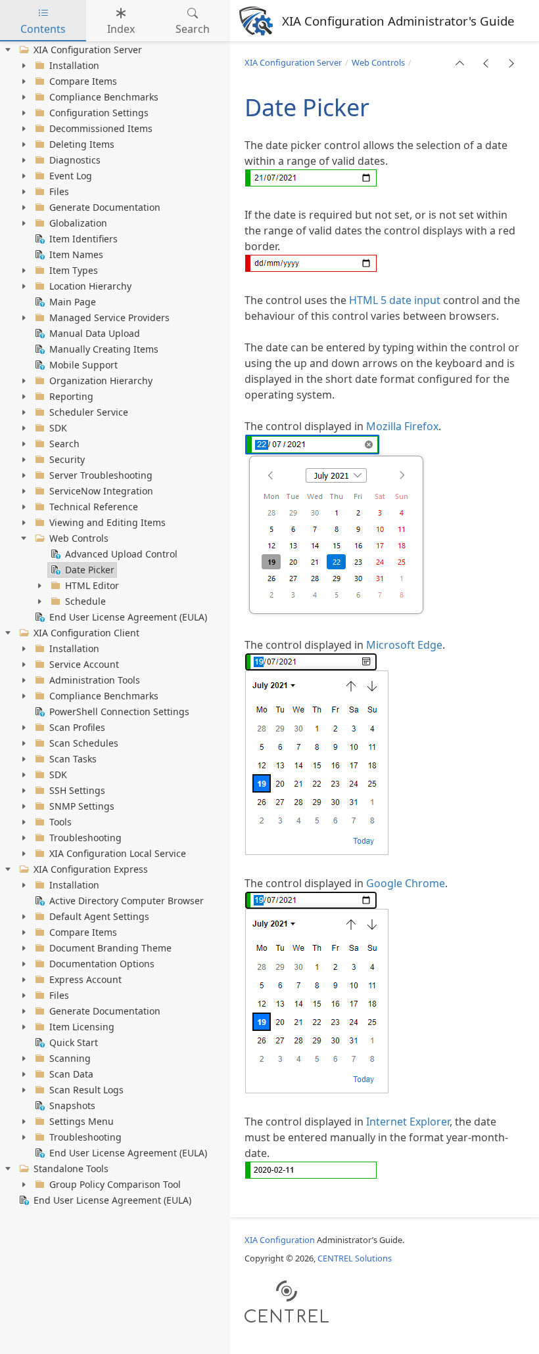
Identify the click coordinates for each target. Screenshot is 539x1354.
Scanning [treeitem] (70, 1058)
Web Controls (378, 62)
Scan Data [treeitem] (71, 1074)
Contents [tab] (43, 29)
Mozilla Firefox (402, 426)
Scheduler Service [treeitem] (88, 412)
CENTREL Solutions (354, 1258)
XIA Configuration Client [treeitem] (86, 632)
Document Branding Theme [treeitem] (110, 948)
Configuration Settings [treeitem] (99, 112)
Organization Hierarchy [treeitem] (100, 380)
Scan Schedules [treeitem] (83, 743)
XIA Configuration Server (293, 62)
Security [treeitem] (67, 459)
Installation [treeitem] (74, 65)
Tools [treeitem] (60, 822)
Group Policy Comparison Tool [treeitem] (115, 1184)
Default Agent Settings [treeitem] (99, 916)
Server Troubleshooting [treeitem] (100, 475)
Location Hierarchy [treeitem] (90, 286)
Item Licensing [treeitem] (81, 1026)
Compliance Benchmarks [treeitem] (103, 97)
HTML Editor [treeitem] (92, 585)
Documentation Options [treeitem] (101, 963)
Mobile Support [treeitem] (83, 365)
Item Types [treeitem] (73, 270)
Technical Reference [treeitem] (93, 506)
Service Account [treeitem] (84, 664)
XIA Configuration (280, 1240)
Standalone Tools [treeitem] (71, 1168)
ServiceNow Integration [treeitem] (101, 491)
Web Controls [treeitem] (78, 538)
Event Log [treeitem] (70, 175)
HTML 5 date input (394, 300)
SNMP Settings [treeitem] (81, 806)
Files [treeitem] (59, 191)
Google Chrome (405, 883)
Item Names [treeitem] (76, 254)
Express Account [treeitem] (85, 979)
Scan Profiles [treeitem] (77, 727)
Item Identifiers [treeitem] (83, 238)
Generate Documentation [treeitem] (104, 207)
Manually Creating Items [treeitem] (103, 349)
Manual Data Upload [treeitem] (94, 333)
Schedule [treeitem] (85, 601)
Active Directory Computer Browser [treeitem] (126, 900)
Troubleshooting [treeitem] (85, 837)
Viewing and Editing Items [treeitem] (107, 522)
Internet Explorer (408, 1121)
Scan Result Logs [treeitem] (86, 1089)
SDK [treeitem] (58, 428)
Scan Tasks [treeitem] (73, 759)
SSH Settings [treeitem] (77, 790)
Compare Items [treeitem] (83, 81)
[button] (460, 63)
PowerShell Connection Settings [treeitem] (119, 711)
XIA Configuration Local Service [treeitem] (117, 853)
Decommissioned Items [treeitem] (100, 128)
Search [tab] (193, 29)
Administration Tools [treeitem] (94, 680)
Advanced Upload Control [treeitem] (121, 554)
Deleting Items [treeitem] (81, 144)
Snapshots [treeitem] (72, 1105)
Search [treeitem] (64, 443)
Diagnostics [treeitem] (75, 160)
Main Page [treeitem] (72, 301)
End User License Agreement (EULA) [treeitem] (128, 617)
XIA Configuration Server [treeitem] (88, 49)
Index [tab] (121, 29)
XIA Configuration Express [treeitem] (91, 869)
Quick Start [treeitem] (73, 1042)
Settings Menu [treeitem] (81, 1121)
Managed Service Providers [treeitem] (109, 317)
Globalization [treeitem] (78, 223)
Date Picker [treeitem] (89, 569)
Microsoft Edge (404, 645)
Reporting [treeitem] (71, 396)
